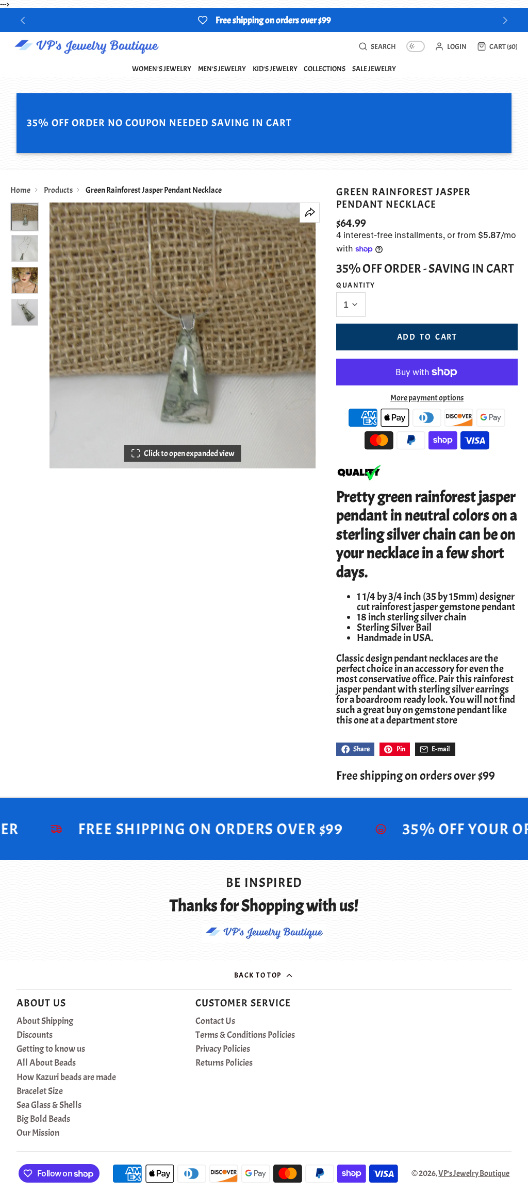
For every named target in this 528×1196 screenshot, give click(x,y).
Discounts (34, 1035)
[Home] (86, 46)
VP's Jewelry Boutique (473, 1173)
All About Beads (46, 1063)
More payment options (427, 398)
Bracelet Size (39, 1091)
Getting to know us (50, 1049)
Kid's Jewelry (275, 68)
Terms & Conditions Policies (245, 1035)
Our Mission (37, 1133)
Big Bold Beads (43, 1119)
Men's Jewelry (222, 68)
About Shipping (44, 1021)
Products (58, 190)
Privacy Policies (222, 1049)
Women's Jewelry (161, 68)
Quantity (355, 285)
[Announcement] (264, 20)
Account (451, 46)
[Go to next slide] (505, 20)
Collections (324, 68)
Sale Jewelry (374, 68)
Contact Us (215, 1021)
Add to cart (427, 337)
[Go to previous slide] (22, 20)
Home (20, 190)
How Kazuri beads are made (66, 1077)
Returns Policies (224, 1063)
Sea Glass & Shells (48, 1105)
